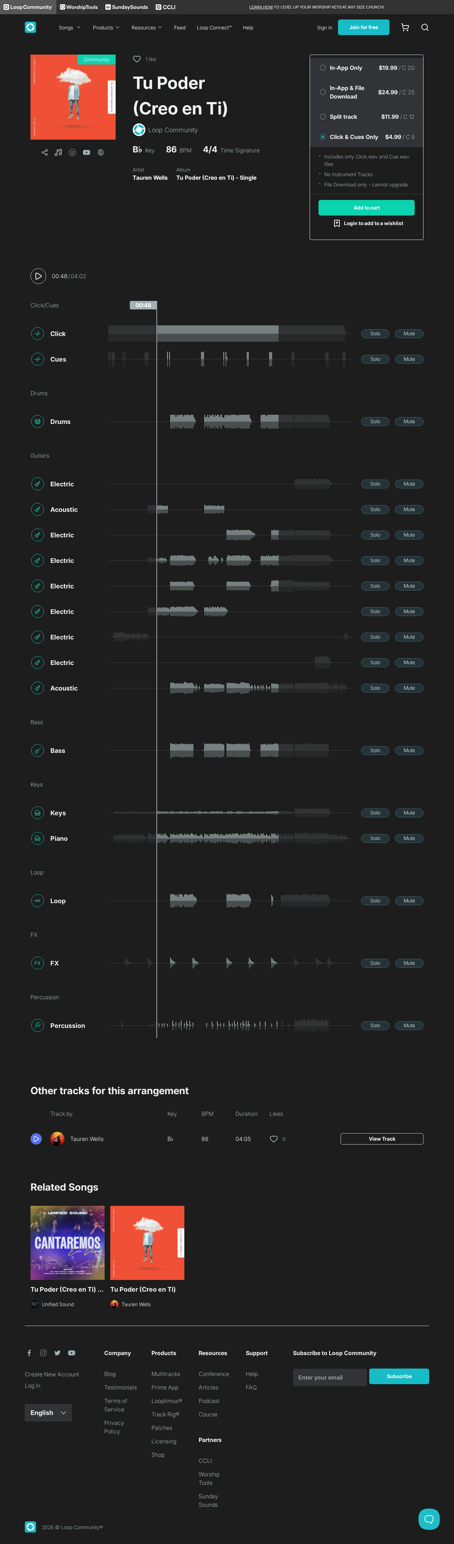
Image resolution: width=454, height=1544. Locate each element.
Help (248, 27)
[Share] (44, 152)
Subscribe (399, 1376)
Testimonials (120, 1387)
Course (208, 1414)
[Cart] (405, 27)
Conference (214, 1373)
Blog (110, 1373)
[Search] (425, 27)
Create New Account (52, 1374)
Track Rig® (165, 1414)
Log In (32, 1385)
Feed (180, 27)
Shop (158, 1454)
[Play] (38, 276)
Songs (66, 27)
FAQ (251, 1387)
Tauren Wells (150, 177)
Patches (161, 1427)
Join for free (363, 27)
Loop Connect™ (214, 27)
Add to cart (367, 208)
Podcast (209, 1400)
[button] (73, 97)
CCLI (205, 1460)
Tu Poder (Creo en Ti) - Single (216, 177)
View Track (382, 1139)
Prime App (164, 1387)
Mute (409, 333)
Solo (375, 333)
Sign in (324, 27)
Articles (208, 1387)
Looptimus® (166, 1400)
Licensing (163, 1441)
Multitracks (165, 1373)
